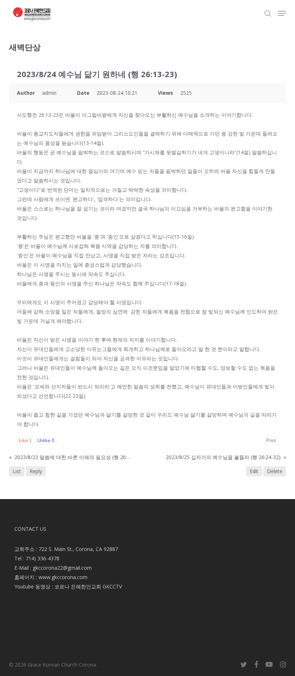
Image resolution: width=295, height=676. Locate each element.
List (17, 471)
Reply (36, 471)
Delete (274, 471)
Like (25, 440)
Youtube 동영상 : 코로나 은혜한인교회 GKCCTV (68, 586)
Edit (254, 471)
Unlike (45, 440)
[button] (282, 13)
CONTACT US (30, 528)
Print (271, 440)
